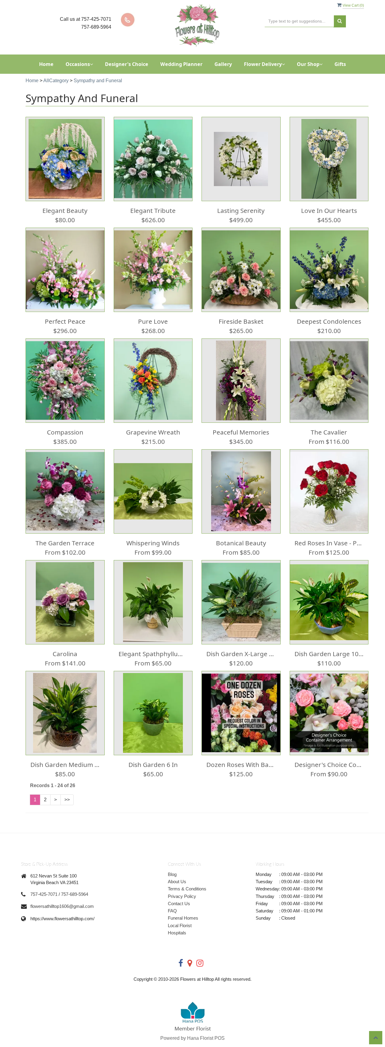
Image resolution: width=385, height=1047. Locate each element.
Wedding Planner (181, 64)
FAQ (172, 910)
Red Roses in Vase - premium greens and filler (329, 543)
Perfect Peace (65, 321)
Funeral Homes (183, 918)
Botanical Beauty (241, 543)
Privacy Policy (182, 896)
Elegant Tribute (153, 210)
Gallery (223, 64)
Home (46, 64)
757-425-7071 (43, 894)
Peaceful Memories (241, 432)
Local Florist (180, 925)
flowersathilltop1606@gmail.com (62, 906)
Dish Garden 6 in (153, 764)
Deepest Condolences (329, 321)
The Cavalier (329, 432)
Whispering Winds (153, 543)
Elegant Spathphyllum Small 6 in (153, 654)
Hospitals (177, 932)
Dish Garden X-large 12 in (241, 654)
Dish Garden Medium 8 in (65, 764)
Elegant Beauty (65, 210)
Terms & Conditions (187, 888)
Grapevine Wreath (153, 432)
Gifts (340, 64)
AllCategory (56, 80)
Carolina (65, 654)
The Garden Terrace (64, 543)
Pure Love (153, 321)
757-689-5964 (74, 894)
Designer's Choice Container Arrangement (329, 764)
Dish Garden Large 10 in (329, 654)
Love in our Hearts (329, 210)
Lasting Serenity (241, 210)
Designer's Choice (126, 64)
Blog (172, 874)
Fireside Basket (241, 321)
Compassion (65, 432)
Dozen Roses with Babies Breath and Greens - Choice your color (241, 764)
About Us (177, 881)
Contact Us (179, 903)
